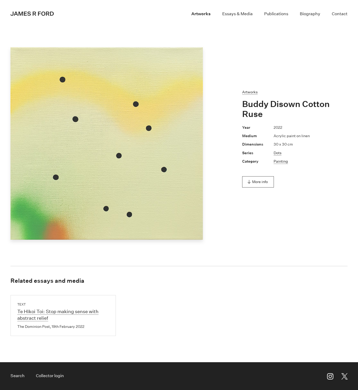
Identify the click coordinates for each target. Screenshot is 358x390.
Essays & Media (237, 13)
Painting (281, 161)
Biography (310, 13)
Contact (340, 13)
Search (17, 375)
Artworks (201, 13)
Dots (277, 153)
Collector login (50, 375)
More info (260, 181)
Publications (276, 13)
